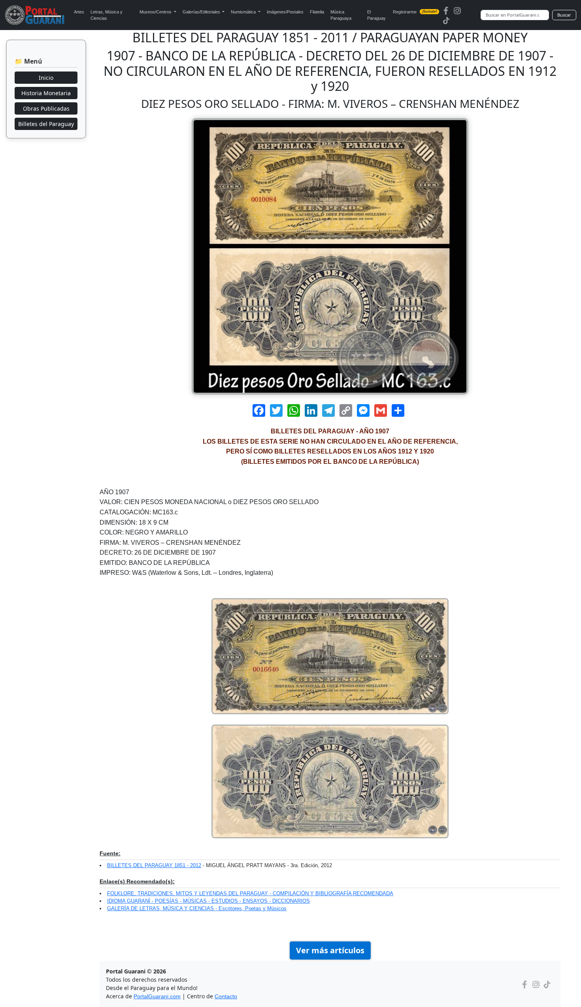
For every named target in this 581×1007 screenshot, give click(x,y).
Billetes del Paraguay (46, 124)
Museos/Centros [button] (156, 11)
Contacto (226, 996)
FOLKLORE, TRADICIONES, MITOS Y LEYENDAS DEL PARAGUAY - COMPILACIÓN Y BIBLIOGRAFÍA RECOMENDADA (250, 893)
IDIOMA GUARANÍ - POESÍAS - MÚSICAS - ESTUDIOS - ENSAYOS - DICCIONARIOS (208, 901)
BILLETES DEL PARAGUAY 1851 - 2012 (154, 865)
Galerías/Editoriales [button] (202, 11)
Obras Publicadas (46, 108)
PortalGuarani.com (157, 996)
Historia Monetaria (46, 93)
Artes (79, 11)
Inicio (46, 77)
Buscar (564, 15)
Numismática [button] (244, 11)
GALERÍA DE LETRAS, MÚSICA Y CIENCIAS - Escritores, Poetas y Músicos (197, 908)
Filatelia (317, 11)
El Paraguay (376, 15)
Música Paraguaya (340, 15)
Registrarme (415, 11)
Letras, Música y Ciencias (107, 15)
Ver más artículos (330, 950)
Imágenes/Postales (285, 11)
